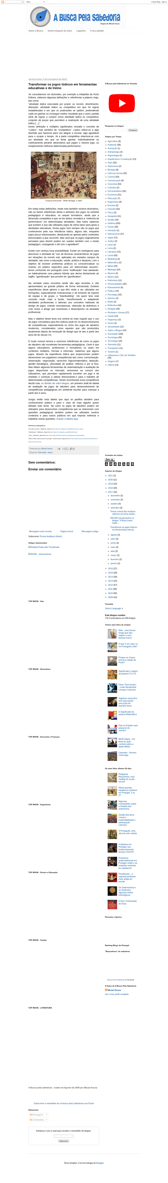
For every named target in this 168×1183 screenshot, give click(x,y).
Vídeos (111, 365)
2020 (110, 480)
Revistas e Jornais (116, 312)
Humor (111, 227)
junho (113, 543)
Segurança (113, 319)
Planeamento (114, 287)
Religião (112, 309)
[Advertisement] (84, 55)
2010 (110, 593)
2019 (110, 484)
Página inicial (66, 531)
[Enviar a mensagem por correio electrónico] (59, 448)
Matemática (113, 262)
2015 (110, 573)
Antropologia (114, 152)
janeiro (114, 563)
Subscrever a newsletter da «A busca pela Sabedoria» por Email (64, 1103)
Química (111, 298)
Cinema (111, 177)
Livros (110, 255)
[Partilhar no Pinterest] (73, 448)
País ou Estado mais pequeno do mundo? (128, 728)
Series (111, 323)
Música (111, 277)
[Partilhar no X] (68, 448)
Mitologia (112, 269)
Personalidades (115, 284)
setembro (115, 508)
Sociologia (113, 337)
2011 (110, 589)
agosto (114, 535)
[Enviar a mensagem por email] (63, 448)
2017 (110, 492)
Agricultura (113, 141)
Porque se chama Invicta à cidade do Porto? (127, 660)
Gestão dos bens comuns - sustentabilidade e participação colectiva (127, 820)
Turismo (111, 352)
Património (113, 280)
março (114, 555)
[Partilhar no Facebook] (71, 448)
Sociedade (113, 334)
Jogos (50, 452)
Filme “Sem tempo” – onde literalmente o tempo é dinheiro (127, 687)
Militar (110, 266)
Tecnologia (113, 341)
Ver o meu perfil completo (117, 994)
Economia (112, 195)
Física (110, 212)
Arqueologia (113, 155)
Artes (110, 163)
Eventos (111, 205)
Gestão (111, 220)
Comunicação (114, 180)
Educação (42, 452)
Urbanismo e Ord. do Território (122, 355)
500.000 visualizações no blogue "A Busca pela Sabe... (122, 520)
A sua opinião (97, 31)
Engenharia (113, 202)
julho (113, 539)
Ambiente (112, 145)
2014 (110, 577)
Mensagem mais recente (40, 531)
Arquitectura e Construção (120, 159)
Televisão (112, 344)
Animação (112, 148)
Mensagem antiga (90, 531)
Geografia (112, 216)
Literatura (112, 252)
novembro (115, 500)
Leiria (110, 248)
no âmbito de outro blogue (55, 383)
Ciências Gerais (115, 173)
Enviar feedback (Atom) (51, 536)
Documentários (115, 191)
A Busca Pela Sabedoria (115, 980)
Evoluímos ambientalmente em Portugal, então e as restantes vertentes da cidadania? (128, 863)
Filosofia (112, 209)
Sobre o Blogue (115, 330)
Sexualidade (113, 327)
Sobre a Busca (35, 31)
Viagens (111, 361)
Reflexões (112, 305)
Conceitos (112, 184)
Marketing (112, 259)
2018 (110, 488)
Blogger (100, 1163)
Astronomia (113, 166)
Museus (111, 273)
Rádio (110, 302)
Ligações (81, 31)
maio (113, 547)
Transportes (113, 348)
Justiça (111, 241)
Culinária (112, 187)
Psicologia (112, 295)
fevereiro (115, 559)
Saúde (111, 316)
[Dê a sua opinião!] (66, 448)
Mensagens (37, 1115)
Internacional (114, 234)
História (111, 223)
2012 (110, 585)
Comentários (38, 1120)
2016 (110, 568)
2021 (110, 476)
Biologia (111, 170)
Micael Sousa (114, 990)
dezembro (115, 495)
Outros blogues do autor (60, 31)
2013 (110, 581)
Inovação (112, 230)
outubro (114, 504)
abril (113, 551)
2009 (110, 597)
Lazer (110, 245)
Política (111, 291)
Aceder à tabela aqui (67, 419)
